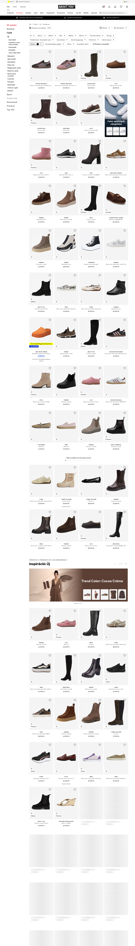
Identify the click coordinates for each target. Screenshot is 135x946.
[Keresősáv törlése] (127, 13)
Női (8, 7)
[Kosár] (127, 6)
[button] (105, 28)
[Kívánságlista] (121, 6)
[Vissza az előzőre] (115, 564)
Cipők (35, 24)
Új (40, 24)
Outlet (12, 1)
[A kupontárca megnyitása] (103, 6)
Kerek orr (46, 24)
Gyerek (23, 7)
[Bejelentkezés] (109, 6)
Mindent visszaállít (102, 44)
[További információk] (41, 91)
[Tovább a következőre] (126, 564)
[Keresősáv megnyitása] (100, 13)
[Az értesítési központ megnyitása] (115, 7)
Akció (40, 35)
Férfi (15, 7)
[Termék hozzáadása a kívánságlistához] (50, 52)
